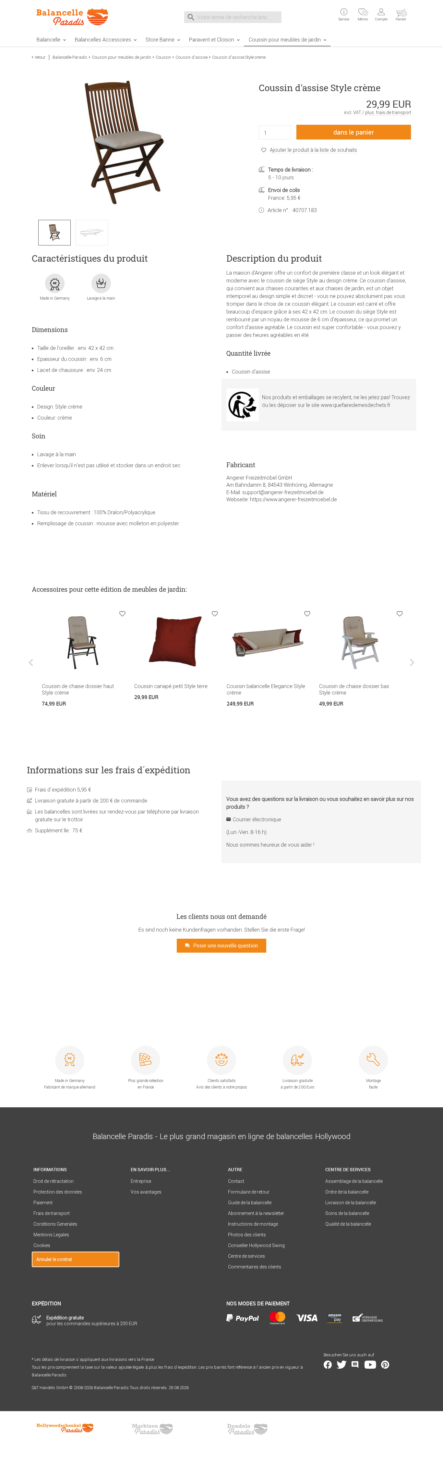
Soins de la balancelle (347, 1213)
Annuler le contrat (54, 1259)
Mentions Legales (51, 1235)
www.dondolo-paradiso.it (247, 1428)
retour (40, 57)
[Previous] (32, 667)
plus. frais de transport (388, 112)
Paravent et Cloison (211, 39)
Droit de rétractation (53, 1181)
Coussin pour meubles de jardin (285, 39)
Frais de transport (51, 1213)
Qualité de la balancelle (348, 1224)
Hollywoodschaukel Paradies (66, 1428)
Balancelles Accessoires (103, 39)
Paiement (43, 1203)
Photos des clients (247, 1235)
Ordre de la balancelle (346, 1192)
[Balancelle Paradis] (75, 16)
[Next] (411, 667)
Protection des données (57, 1192)
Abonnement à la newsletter (256, 1213)
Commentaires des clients (254, 1267)
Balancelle (48, 39)
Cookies (41, 1245)
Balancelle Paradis (70, 57)
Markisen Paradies (153, 1428)
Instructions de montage (253, 1224)
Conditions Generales (55, 1224)
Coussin (163, 57)
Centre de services (246, 1256)
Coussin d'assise (191, 57)
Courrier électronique (257, 819)
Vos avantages (146, 1192)
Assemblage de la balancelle (354, 1181)
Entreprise (141, 1181)
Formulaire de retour (248, 1192)
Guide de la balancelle (249, 1203)
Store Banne (160, 39)
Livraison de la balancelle (350, 1203)
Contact (236, 1181)
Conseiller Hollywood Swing (256, 1245)
